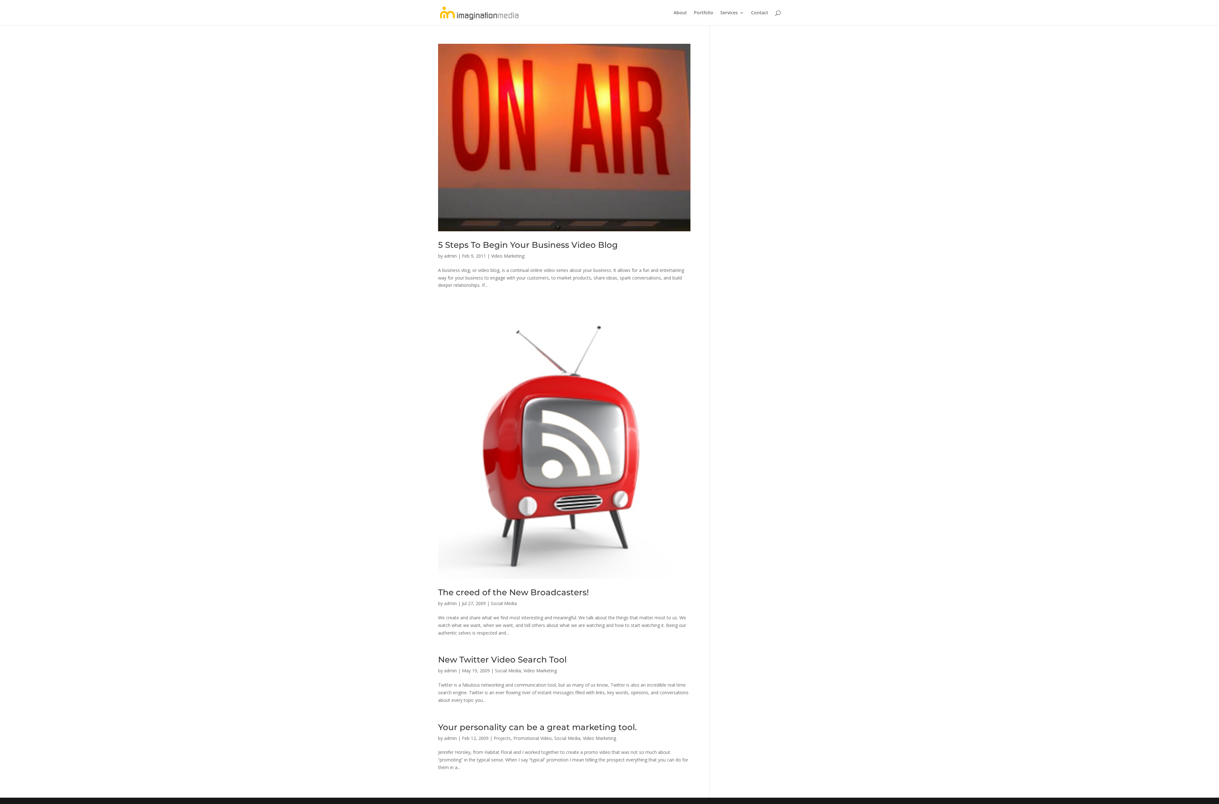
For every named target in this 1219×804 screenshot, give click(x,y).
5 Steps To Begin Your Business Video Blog (528, 245)
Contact (759, 13)
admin (450, 256)
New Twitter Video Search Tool (502, 660)
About (680, 13)
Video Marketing (507, 256)
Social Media (504, 603)
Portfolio (703, 13)
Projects (502, 738)
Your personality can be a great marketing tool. (537, 727)
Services (729, 13)
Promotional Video (532, 738)
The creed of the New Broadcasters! (513, 592)
